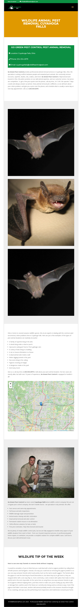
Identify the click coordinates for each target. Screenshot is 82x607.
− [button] (10, 386)
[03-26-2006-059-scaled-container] (41, 497)
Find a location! (12, 1)
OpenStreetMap (64, 430)
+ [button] (10, 383)
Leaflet (55, 430)
